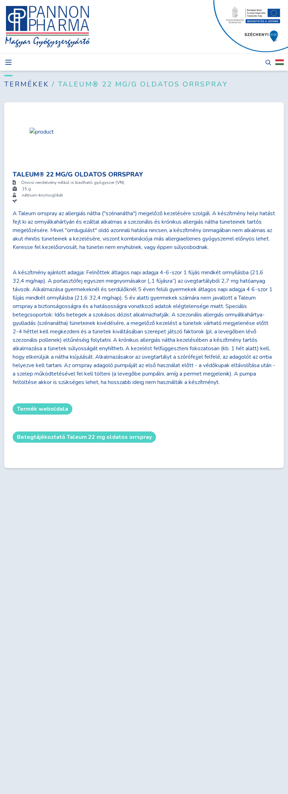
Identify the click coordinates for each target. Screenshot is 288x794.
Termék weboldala (42, 409)
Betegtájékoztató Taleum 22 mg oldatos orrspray (84, 437)
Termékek (28, 84)
